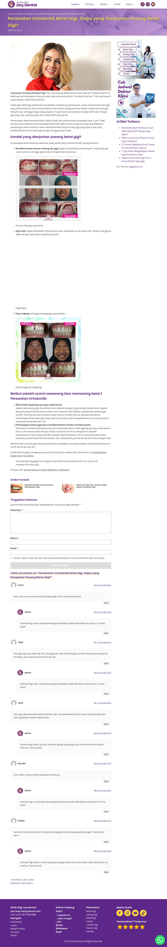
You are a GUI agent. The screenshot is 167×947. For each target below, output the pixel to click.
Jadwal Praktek (17, 928)
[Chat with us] (160, 940)
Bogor (59, 931)
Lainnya (90, 931)
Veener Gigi (91, 928)
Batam (59, 925)
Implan (89, 921)
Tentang (89, 4)
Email (14, 548)
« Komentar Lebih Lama (22, 879)
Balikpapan (62, 928)
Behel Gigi (91, 911)
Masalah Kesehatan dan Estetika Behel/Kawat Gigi (39, 486)
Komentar (16, 510)
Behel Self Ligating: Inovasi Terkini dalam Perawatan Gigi (91, 486)
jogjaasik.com (135, 166)
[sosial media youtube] (153, 4)
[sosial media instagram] (148, 4)
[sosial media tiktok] (143, 4)
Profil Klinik (16, 922)
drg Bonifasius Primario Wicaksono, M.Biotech (46, 469)
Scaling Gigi (91, 914)
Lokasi (129, 4)
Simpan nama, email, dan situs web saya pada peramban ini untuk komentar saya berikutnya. (59, 558)
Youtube (34, 461)
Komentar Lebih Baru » (21, 883)
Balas (106, 603)
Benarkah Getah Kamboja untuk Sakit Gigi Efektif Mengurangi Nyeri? (137, 131)
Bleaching (91, 917)
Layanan (75, 4)
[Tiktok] (143, 913)
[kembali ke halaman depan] (22, 4)
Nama (14, 538)
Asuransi (14, 932)
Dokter (103, 4)
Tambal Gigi (92, 924)
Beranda (11, 14)
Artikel (117, 4)
